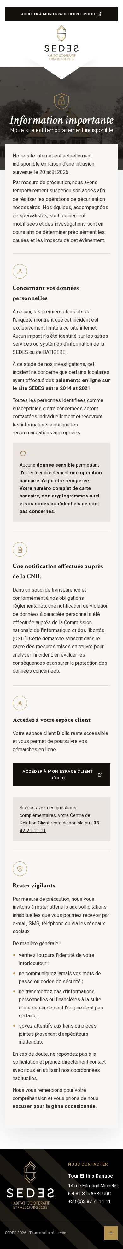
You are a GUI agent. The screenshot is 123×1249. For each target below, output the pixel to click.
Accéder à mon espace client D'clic (58, 15)
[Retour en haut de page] (111, 1233)
